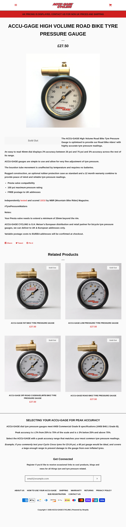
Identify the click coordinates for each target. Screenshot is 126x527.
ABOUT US (19, 490)
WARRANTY (76, 490)
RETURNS (88, 490)
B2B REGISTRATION (57, 494)
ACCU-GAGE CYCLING (61, 510)
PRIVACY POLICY (104, 490)
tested (23, 200)
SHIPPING (63, 490)
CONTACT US (75, 494)
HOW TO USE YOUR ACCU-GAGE (42, 490)
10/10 (43, 200)
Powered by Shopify (80, 510)
